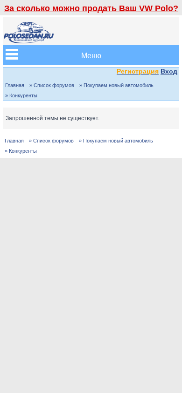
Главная (14, 85)
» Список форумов (51, 85)
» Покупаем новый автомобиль (116, 85)
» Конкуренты (21, 95)
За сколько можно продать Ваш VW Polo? (91, 8)
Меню (91, 55)
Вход (169, 71)
